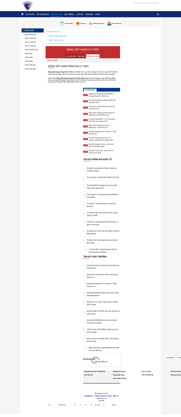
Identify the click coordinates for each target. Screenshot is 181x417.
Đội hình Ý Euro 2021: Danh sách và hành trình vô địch (101, 152)
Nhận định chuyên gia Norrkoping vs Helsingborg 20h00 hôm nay (101, 114)
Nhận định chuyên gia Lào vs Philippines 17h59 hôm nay (99, 126)
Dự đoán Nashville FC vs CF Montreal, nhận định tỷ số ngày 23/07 (102, 120)
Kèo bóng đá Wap (119, 378)
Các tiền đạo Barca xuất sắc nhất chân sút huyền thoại (102, 101)
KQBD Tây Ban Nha (56, 40)
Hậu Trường (69, 14)
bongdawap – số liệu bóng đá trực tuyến (98, 396)
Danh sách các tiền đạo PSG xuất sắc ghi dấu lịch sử (102, 107)
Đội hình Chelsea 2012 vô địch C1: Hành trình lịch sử (102, 133)
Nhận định (89, 14)
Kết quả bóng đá (43, 14)
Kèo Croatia (146, 371)
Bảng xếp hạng (56, 14)
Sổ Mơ (97, 14)
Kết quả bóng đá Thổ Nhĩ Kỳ (94, 371)
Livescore (28, 30)
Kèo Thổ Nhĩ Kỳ (147, 375)
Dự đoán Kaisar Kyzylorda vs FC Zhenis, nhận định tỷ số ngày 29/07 (101, 139)
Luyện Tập (79, 14)
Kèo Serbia (88, 375)
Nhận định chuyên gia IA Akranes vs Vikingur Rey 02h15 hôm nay (101, 95)
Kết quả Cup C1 (54, 32)
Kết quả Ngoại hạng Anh (58, 36)
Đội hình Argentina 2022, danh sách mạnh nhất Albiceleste (101, 145)
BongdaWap (171, 358)
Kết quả (81, 56)
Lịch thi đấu (29, 14)
